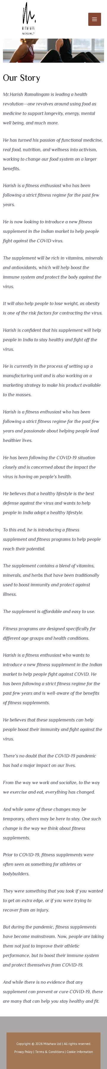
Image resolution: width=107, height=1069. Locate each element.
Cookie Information (80, 1052)
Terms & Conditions (49, 1052)
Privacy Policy (23, 1052)
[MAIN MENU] (94, 19)
